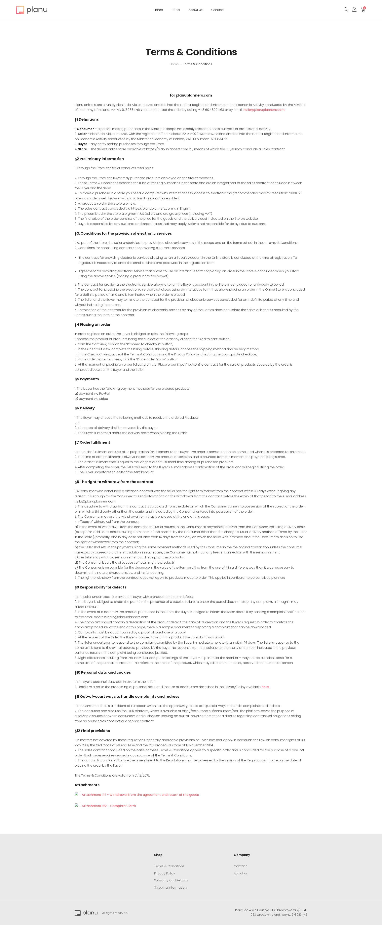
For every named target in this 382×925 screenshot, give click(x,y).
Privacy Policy (164, 873)
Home (158, 10)
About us (196, 10)
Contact (217, 10)
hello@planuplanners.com (264, 109)
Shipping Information (170, 887)
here (265, 687)
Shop (176, 10)
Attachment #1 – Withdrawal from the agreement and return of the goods (140, 794)
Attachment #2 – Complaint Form (108, 806)
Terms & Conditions (169, 866)
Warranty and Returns (171, 880)
